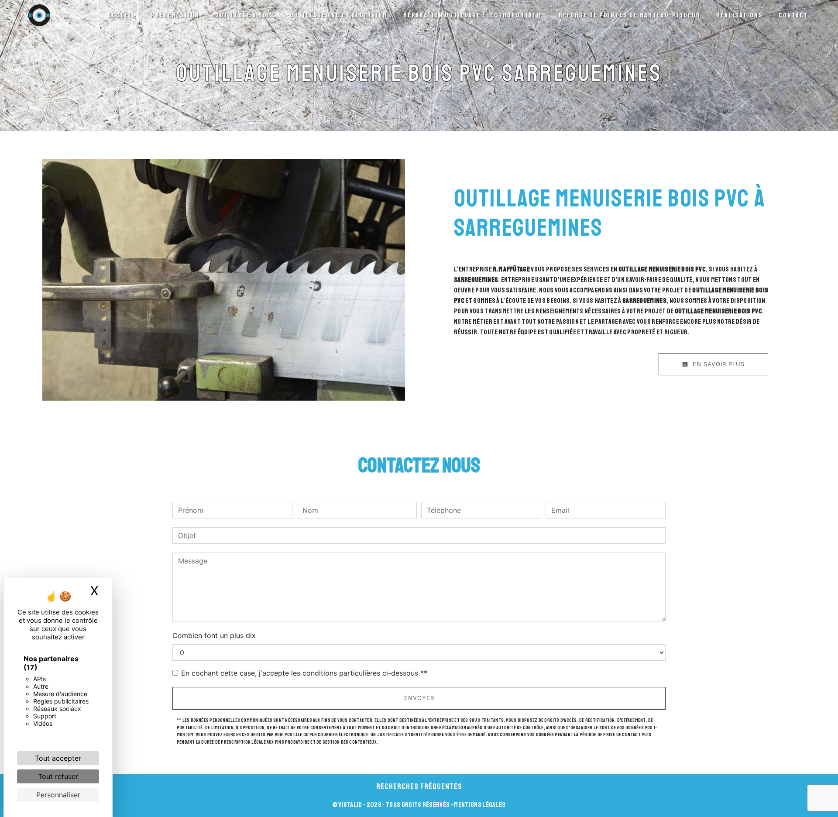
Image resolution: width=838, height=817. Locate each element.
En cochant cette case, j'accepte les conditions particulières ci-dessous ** (304, 673)
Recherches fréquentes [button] (419, 786)
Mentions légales (479, 804)
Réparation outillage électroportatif (473, 15)
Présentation (175, 15)
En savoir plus (717, 363)
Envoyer (419, 697)
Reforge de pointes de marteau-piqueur (630, 15)
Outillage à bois (244, 15)
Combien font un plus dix (214, 635)
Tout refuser (58, 776)
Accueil (121, 15)
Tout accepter (58, 758)
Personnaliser (58, 794)
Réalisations (739, 15)
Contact (793, 15)
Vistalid (350, 804)
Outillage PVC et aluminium (339, 15)
